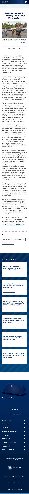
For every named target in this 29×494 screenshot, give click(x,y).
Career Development (18, 239)
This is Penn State (8, 420)
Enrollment (6, 427)
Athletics (5, 435)
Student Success (8, 243)
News (8, 6)
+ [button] (24, 420)
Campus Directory (8, 450)
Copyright (15, 479)
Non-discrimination (13, 476)
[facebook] (11, 405)
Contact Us (14, 409)
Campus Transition (14, 414)
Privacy (5, 476)
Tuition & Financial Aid (9, 431)
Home (3, 6)
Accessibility (21, 476)
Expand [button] (23, 42)
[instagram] (18, 405)
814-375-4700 (16, 459)
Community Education (9, 442)
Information (6, 446)
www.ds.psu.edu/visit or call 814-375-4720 (13, 224)
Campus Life (6, 438)
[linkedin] (14, 405)
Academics (6, 239)
